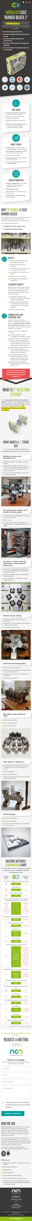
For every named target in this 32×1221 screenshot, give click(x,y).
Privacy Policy (21, 1214)
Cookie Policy (14, 1214)
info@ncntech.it (16, 1207)
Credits (9, 1214)
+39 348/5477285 (16, 1046)
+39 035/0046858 (17, 1206)
